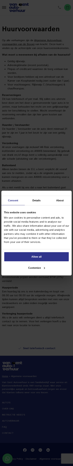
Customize (34, 267)
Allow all (36, 256)
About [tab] (60, 200)
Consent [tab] (13, 200)
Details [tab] (36, 200)
